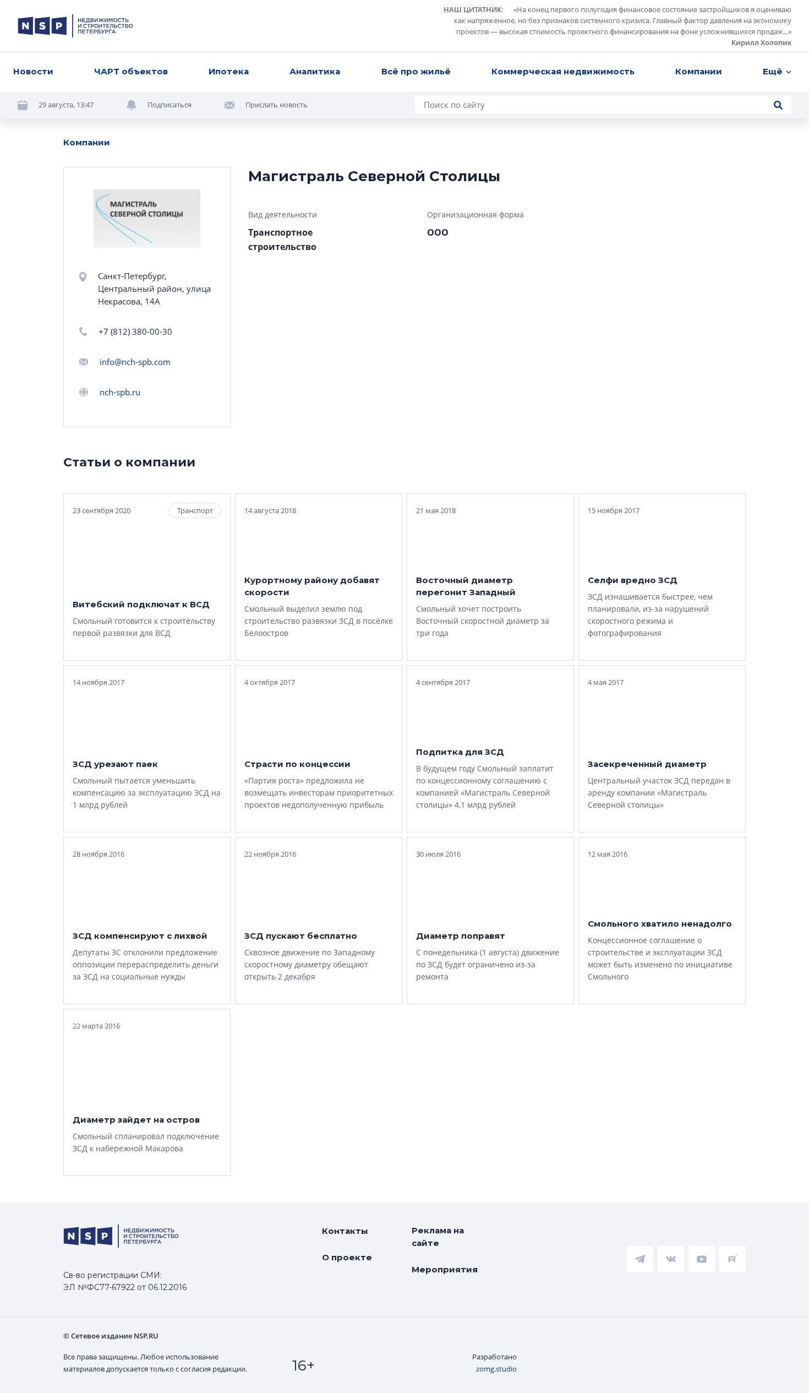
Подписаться (169, 105)
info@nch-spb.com (135, 361)
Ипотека (229, 71)
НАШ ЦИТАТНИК (472, 9)
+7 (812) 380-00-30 (135, 331)
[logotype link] (75, 25)
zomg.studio (496, 1369)
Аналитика (314, 71)
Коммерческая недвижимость (563, 71)
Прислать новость (276, 105)
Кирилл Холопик (761, 42)
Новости (33, 71)
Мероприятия (445, 1269)
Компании (698, 71)
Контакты (345, 1231)
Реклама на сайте (438, 1236)
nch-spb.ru (120, 392)
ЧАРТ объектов (131, 71)
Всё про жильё (416, 71)
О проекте (347, 1257)
